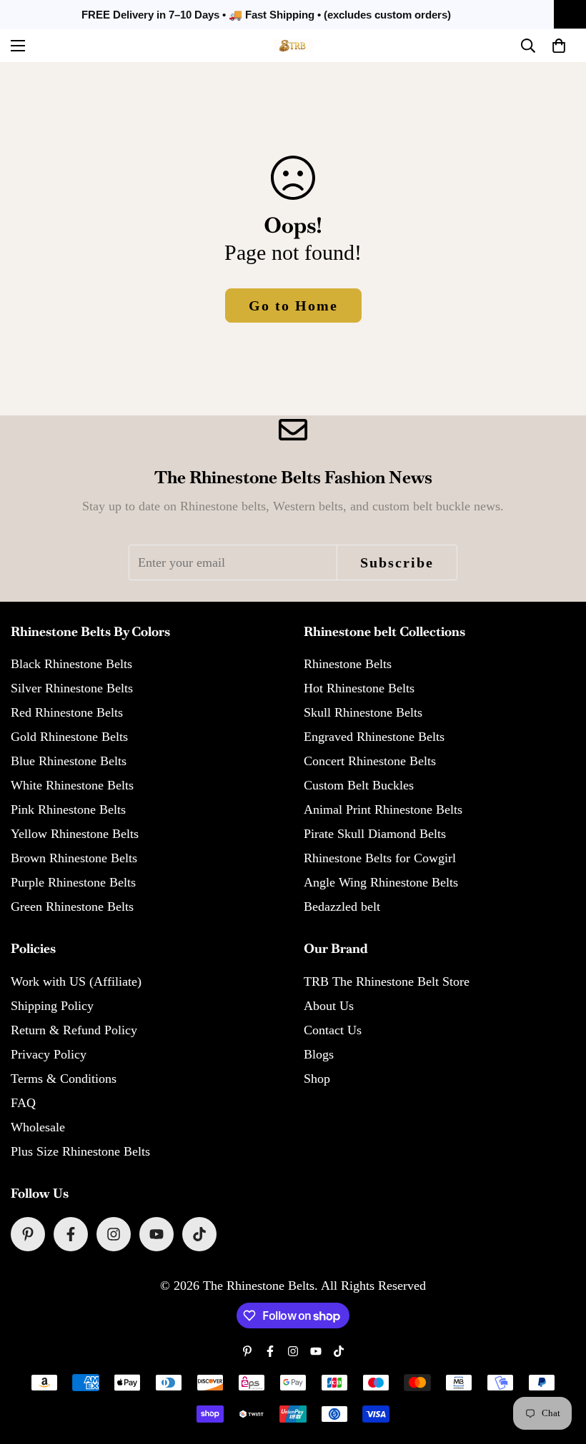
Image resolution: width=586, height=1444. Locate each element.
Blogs (319, 1054)
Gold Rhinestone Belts (69, 736)
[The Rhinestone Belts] (293, 45)
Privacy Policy (48, 1054)
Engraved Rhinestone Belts (374, 736)
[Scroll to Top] (558, 1366)
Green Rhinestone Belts (72, 906)
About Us (329, 1006)
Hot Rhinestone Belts (359, 688)
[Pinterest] (28, 1234)
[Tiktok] (199, 1234)
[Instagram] (113, 1234)
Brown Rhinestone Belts (74, 858)
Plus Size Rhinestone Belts (80, 1151)
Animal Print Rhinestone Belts (383, 809)
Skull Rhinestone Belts (363, 712)
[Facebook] (71, 1234)
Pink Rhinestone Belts (68, 809)
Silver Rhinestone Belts (72, 688)
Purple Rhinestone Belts (73, 882)
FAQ (23, 1103)
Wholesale (38, 1127)
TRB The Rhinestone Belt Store (387, 981)
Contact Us (333, 1030)
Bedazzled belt (342, 906)
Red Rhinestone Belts (67, 712)
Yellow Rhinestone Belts (75, 834)
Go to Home (293, 305)
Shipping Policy (52, 1006)
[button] (558, 45)
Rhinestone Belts (348, 664)
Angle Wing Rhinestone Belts (381, 882)
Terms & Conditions (63, 1078)
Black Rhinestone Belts (71, 664)
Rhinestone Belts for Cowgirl (380, 858)
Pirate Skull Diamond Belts (375, 834)
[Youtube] (156, 1234)
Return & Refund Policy (74, 1030)
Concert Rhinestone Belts (370, 761)
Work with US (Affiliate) (76, 981)
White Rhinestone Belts (72, 785)
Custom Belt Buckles (359, 785)
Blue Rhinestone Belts (68, 761)
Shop (317, 1078)
